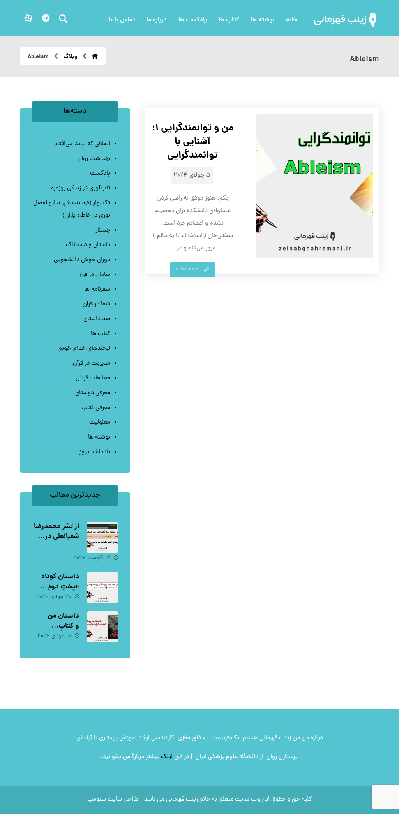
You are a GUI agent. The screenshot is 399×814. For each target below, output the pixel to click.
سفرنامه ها (97, 289)
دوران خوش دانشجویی (82, 260)
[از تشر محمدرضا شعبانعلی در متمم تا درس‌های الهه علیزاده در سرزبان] (102, 537)
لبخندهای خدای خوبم (84, 348)
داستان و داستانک (88, 245)
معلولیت (99, 422)
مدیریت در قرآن (91, 363)
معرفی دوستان (92, 393)
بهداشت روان (94, 158)
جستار (102, 230)
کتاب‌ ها (100, 334)
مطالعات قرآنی (93, 378)
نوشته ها (99, 437)
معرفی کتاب (95, 407)
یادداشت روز (94, 452)
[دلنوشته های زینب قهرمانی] (346, 20)
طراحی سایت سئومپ (113, 799)
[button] (45, 18)
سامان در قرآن (93, 274)
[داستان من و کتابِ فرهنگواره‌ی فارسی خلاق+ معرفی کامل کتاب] (102, 626)
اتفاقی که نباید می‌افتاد (82, 144)
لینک (167, 756)
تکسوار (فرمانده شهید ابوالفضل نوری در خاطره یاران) (71, 209)
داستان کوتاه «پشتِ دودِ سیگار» (60, 586)
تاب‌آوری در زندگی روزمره (80, 188)
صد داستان (96, 319)
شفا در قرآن (96, 304)
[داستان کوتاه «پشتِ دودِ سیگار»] (102, 587)
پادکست (100, 173)
